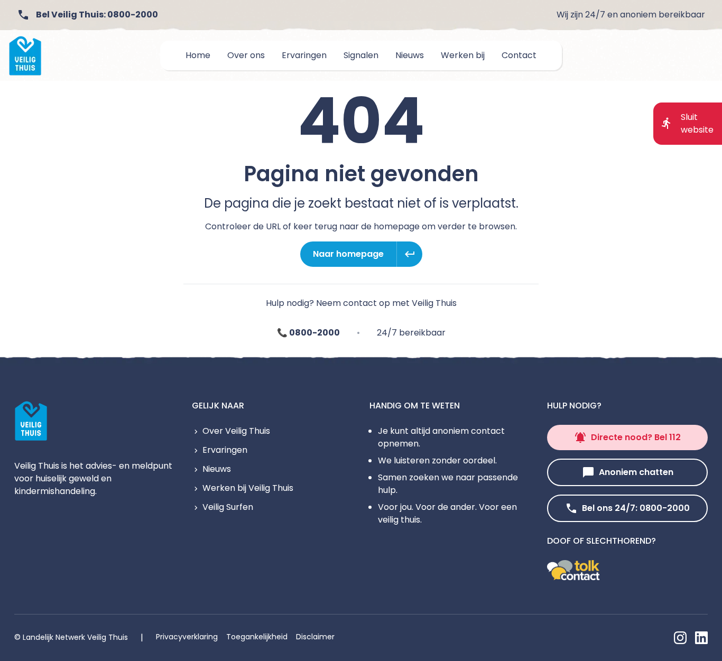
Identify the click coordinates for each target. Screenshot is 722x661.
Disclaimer (315, 636)
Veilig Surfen (227, 507)
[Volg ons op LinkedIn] (701, 637)
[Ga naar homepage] (25, 55)
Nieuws (216, 469)
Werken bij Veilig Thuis (247, 488)
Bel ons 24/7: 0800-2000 (636, 508)
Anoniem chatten (636, 472)
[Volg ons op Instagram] (680, 637)
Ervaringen (224, 450)
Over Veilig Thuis (236, 431)
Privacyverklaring (187, 636)
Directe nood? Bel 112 (636, 437)
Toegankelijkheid (257, 636)
